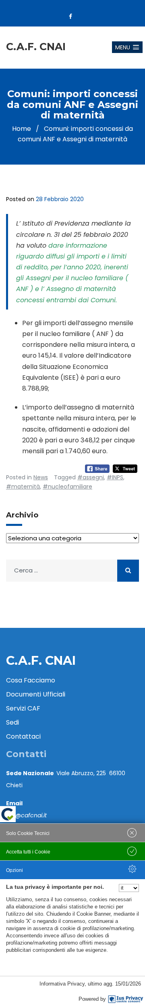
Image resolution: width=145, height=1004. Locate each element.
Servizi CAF (23, 708)
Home (21, 128)
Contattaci (23, 736)
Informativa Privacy (62, 984)
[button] (127, 47)
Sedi (12, 722)
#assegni (90, 477)
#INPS (115, 477)
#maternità (23, 487)
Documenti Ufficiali (35, 694)
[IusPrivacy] (126, 999)
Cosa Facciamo (30, 680)
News (40, 477)
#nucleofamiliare (67, 487)
